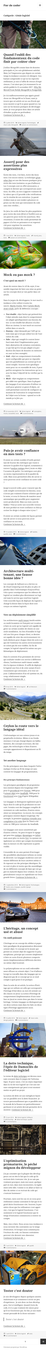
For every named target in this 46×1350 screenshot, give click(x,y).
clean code (7, 125)
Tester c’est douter (18, 1291)
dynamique (27, 835)
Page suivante (43, 1341)
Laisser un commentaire (29, 125)
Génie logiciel (22, 123)
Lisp (20, 796)
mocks (6, 413)
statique (18, 835)
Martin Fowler (16, 306)
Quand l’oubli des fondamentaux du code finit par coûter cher (22, 58)
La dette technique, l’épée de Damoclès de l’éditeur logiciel (21, 1066)
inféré (37, 835)
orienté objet (10, 793)
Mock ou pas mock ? (19, 275)
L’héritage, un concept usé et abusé (21, 930)
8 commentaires (22, 1020)
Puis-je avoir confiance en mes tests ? (21, 452)
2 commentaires (20, 534)
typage (28, 887)
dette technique (20, 1076)
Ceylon (8, 887)
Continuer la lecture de (14, 115)
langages (17, 887)
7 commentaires (11, 689)
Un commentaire (11, 1336)
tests (5, 238)
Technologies (31, 123)
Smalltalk (24, 793)
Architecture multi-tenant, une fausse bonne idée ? (19, 574)
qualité (6, 534)
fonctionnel (8, 796)
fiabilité (34, 532)
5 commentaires (27, 413)
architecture (33, 687)
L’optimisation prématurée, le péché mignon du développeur (22, 1164)
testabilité (11, 413)
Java (40, 236)
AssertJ (35, 236)
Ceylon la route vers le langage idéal (21, 727)
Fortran (27, 790)
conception (37, 411)
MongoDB (14, 125)
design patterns (9, 1020)
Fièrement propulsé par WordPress (15, 1347)
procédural (14, 790)
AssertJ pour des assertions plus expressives (16, 165)
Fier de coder (12, 5)
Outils (28, 236)
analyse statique (18, 468)
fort (27, 838)
